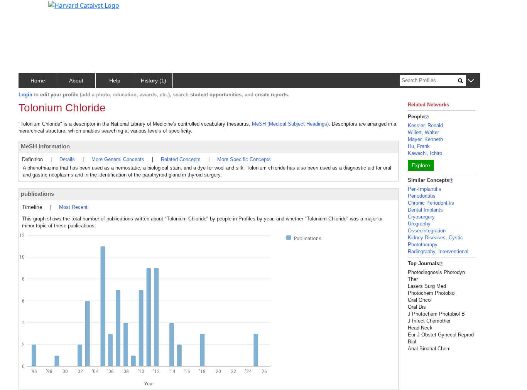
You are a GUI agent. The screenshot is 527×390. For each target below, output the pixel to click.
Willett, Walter (423, 132)
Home (37, 80)
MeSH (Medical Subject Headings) (290, 124)
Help (114, 80)
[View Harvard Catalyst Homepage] (83, 4)
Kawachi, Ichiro (425, 153)
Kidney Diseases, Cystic (435, 237)
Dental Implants (425, 210)
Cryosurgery (421, 217)
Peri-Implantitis (424, 189)
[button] (471, 81)
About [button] (76, 80)
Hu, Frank (419, 146)
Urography (419, 224)
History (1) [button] (153, 80)
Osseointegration (427, 231)
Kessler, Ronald (425, 125)
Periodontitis (422, 196)
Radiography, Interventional (438, 251)
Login (25, 95)
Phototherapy (422, 244)
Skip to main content (32, 9)
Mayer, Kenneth (425, 139)
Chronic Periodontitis (431, 203)
